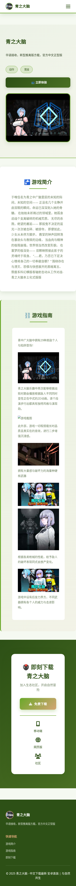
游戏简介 (11, 843)
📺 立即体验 (39, 82)
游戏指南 (11, 850)
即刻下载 (11, 857)
